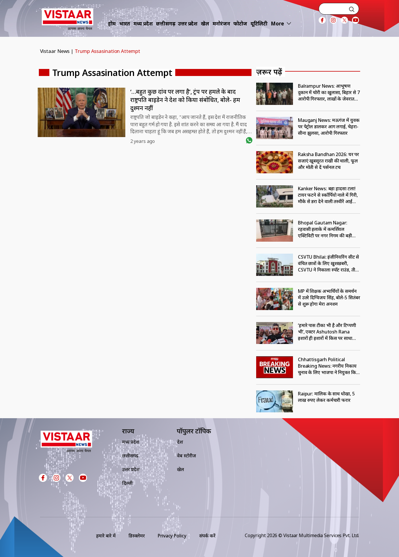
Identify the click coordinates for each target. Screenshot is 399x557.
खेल (205, 23)
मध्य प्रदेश (142, 23)
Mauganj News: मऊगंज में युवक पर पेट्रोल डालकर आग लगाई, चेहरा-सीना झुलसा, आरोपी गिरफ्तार (329, 126)
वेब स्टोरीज (186, 455)
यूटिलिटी (259, 23)
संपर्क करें (207, 535)
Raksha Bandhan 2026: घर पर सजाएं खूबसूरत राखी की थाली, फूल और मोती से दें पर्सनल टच (328, 160)
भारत (124, 23)
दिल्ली (127, 483)
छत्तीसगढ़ (166, 23)
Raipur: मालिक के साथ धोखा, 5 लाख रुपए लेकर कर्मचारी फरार (326, 396)
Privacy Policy (172, 535)
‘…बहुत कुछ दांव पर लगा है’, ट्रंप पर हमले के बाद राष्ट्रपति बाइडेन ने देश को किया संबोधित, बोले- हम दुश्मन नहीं (185, 100)
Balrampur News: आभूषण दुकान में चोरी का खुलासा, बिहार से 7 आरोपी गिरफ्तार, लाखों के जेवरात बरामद (329, 92)
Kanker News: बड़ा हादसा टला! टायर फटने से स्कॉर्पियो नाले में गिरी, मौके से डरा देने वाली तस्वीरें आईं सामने (328, 195)
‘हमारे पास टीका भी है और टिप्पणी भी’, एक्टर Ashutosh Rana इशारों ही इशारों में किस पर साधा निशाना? (327, 331)
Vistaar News (55, 51)
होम (112, 23)
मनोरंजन (221, 23)
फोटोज (240, 23)
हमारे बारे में (106, 535)
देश (180, 442)
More (277, 23)
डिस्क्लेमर (137, 535)
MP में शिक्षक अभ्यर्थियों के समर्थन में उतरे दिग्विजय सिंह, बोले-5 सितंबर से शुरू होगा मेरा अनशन (329, 297)
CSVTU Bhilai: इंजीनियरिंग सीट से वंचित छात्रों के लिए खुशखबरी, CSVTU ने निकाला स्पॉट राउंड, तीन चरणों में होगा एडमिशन (328, 263)
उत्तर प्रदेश (187, 23)
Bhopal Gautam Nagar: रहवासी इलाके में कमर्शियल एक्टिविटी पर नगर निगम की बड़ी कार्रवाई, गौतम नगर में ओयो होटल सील (326, 229)
